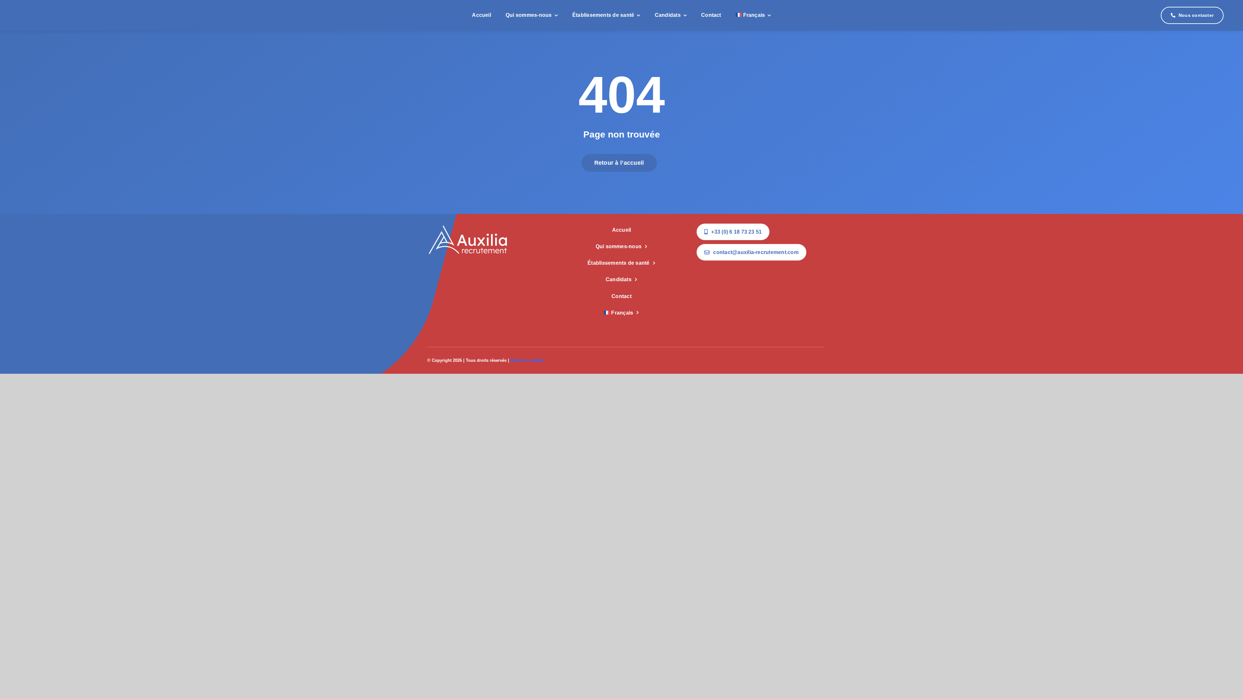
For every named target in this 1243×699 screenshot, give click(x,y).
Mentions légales (527, 360)
